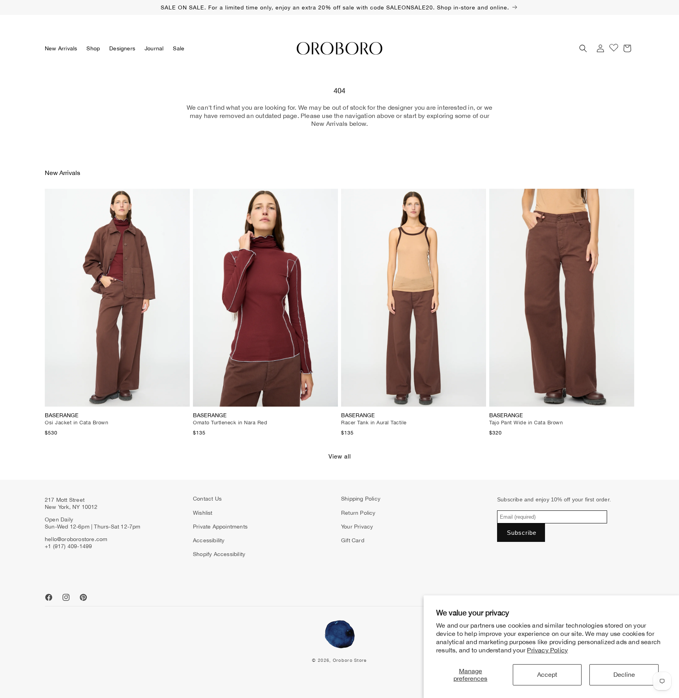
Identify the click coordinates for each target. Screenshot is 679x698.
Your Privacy (357, 526)
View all (339, 456)
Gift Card (352, 540)
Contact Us (207, 498)
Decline (624, 674)
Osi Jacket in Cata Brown (76, 422)
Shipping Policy (360, 498)
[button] (93, 48)
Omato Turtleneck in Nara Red (230, 422)
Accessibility (209, 540)
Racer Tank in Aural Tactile (374, 422)
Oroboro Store (350, 660)
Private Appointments (220, 526)
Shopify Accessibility (219, 554)
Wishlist (203, 513)
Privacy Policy (547, 650)
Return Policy (358, 513)
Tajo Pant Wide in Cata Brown (526, 422)
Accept (547, 674)
